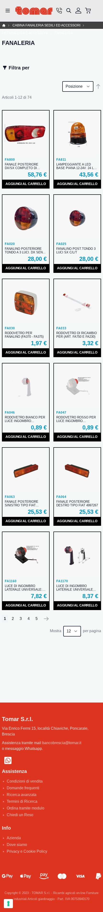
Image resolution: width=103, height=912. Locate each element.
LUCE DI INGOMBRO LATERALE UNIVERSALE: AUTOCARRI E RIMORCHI (24, 587)
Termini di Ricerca (22, 801)
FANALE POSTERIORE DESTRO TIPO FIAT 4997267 (77, 503)
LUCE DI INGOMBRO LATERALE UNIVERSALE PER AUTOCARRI (74, 587)
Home (4, 25)
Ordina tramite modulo (25, 808)
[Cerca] (69, 10)
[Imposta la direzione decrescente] (98, 86)
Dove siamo (17, 845)
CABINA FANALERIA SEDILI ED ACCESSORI (46, 25)
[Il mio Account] (78, 10)
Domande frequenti (23, 788)
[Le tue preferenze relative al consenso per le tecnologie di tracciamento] (8, 903)
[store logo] (33, 10)
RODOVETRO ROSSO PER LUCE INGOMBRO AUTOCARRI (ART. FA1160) (76, 419)
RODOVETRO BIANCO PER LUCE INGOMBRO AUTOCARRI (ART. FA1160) (25, 419)
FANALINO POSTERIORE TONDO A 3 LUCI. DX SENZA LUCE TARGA (25, 250)
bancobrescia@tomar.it (61, 743)
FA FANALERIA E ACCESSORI (25, 33)
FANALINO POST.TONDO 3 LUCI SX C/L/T (76, 250)
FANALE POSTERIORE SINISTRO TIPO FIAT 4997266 (21, 503)
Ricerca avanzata (21, 795)
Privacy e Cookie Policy (27, 851)
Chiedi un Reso (20, 815)
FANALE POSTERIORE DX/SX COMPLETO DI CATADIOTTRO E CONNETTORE (21, 166)
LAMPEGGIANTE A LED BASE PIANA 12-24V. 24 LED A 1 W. (77, 166)
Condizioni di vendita (25, 781)
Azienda (14, 838)
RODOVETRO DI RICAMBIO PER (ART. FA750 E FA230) (76, 334)
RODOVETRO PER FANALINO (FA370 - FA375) (24, 334)
